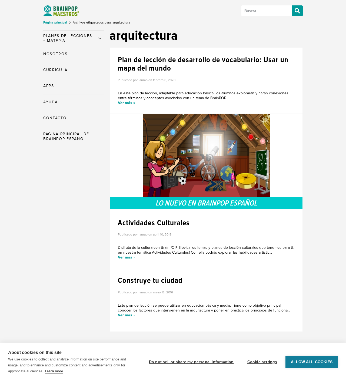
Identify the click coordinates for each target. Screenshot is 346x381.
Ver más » (126, 103)
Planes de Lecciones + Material (67, 38)
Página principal (55, 23)
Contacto (54, 118)
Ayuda (50, 102)
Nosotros (55, 54)
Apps (48, 86)
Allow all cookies (311, 362)
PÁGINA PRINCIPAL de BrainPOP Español (66, 136)
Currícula (55, 70)
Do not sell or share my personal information (191, 362)
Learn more (54, 371)
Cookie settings (262, 362)
